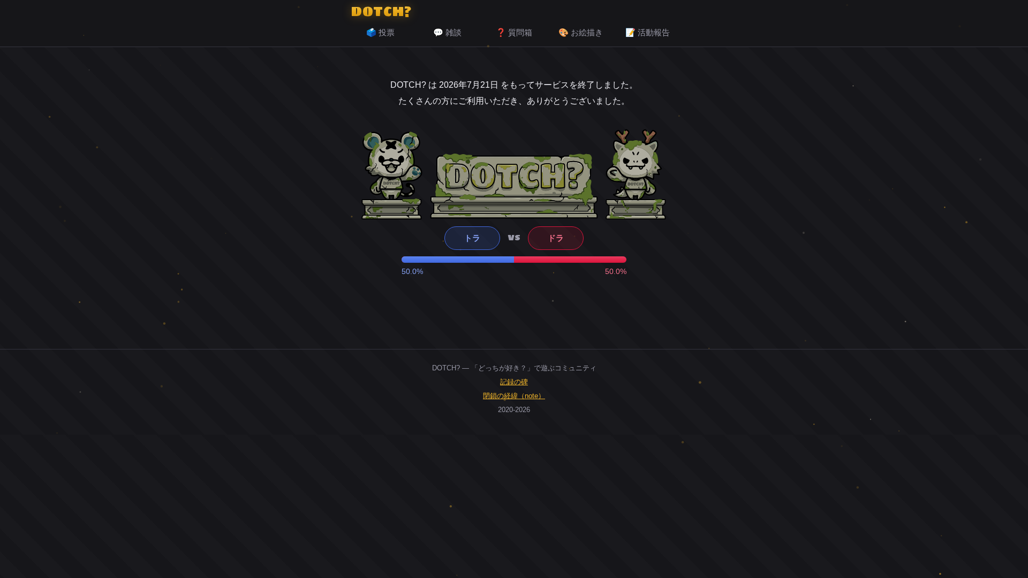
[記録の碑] (514, 185)
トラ (472, 237)
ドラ (556, 237)
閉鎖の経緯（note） (514, 396)
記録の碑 (514, 382)
